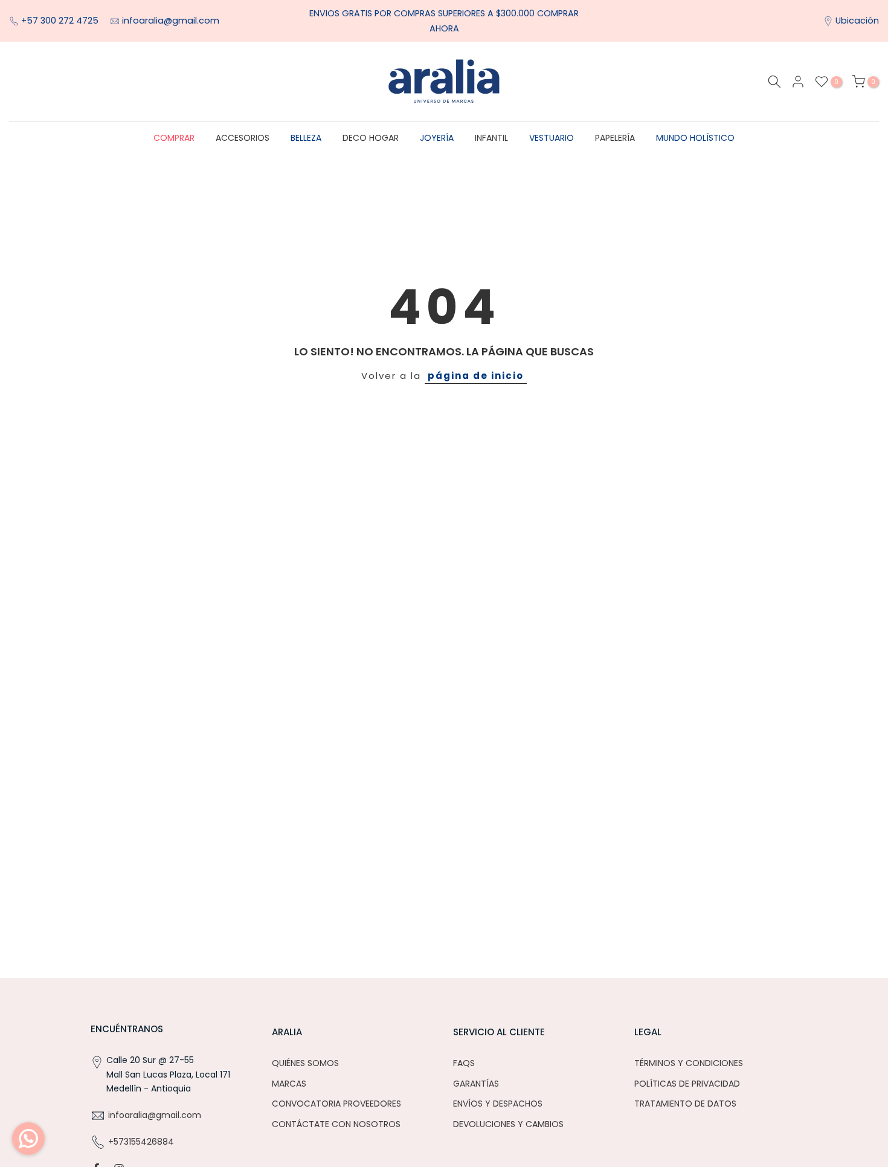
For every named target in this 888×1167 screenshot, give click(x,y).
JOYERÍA (437, 138)
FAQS (464, 1063)
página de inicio (476, 375)
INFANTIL (491, 138)
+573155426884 (141, 1142)
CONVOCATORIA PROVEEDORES (336, 1103)
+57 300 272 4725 (61, 21)
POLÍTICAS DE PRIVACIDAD (687, 1084)
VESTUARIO (551, 138)
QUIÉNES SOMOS (305, 1063)
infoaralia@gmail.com (170, 21)
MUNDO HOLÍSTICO (695, 138)
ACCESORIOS (242, 138)
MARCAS (289, 1084)
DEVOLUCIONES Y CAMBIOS (508, 1124)
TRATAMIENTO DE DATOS (685, 1103)
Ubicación (857, 21)
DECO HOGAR (371, 138)
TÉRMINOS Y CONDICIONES (688, 1063)
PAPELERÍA (615, 138)
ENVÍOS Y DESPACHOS (497, 1103)
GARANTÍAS (476, 1084)
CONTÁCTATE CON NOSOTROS (336, 1124)
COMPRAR (174, 138)
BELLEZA (306, 138)
